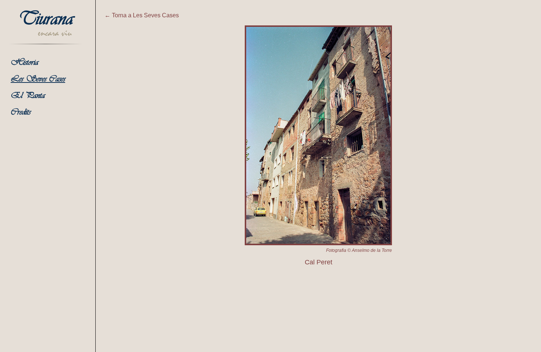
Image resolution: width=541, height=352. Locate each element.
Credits (21, 112)
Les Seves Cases (38, 79)
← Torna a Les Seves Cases (142, 15)
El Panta (28, 96)
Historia (24, 62)
